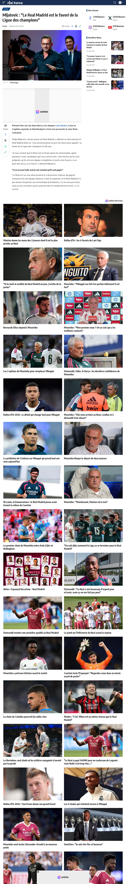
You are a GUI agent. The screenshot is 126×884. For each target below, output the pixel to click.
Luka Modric (61, 125)
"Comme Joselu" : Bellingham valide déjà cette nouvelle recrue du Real (98, 84)
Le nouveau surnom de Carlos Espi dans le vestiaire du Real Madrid (97, 45)
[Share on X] (76, 26)
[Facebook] (96, 18)
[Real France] (16, 2)
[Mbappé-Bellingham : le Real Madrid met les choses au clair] (117, 73)
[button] (4, 2)
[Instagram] (96, 27)
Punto (4, 26)
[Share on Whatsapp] (5, 146)
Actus (6, 9)
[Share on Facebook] (72, 26)
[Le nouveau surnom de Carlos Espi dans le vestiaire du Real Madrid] (117, 45)
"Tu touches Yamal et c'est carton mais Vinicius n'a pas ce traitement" (97, 58)
